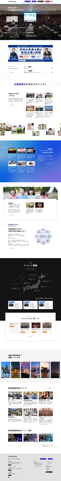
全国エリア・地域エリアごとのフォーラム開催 (46, 417)
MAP (9, 470)
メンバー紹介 (47, 468)
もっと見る (11, 72)
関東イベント (43, 286)
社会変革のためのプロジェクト (38, 463)
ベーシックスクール (12, 400)
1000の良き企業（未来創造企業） (38, 464)
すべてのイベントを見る (30, 269)
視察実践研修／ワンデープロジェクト (13, 417)
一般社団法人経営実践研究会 (12, 1)
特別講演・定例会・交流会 (44, 400)
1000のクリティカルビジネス (37, 465)
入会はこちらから (46, 445)
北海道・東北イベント (46, 281)
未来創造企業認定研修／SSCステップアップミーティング (30, 401)
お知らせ (35, 461)
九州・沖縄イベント (15, 288)
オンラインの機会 (27, 417)
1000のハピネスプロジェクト (37, 466)
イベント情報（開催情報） (49, 462)
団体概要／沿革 (48, 469)
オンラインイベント (32, 275)
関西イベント (31, 279)
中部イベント (36, 290)
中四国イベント (26, 283)
